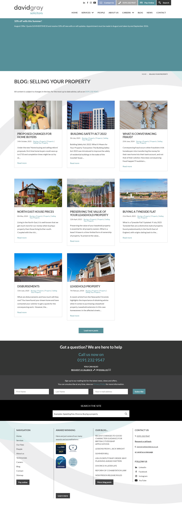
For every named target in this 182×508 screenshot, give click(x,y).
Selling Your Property (40, 143)
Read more (21, 163)
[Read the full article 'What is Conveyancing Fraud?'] (143, 115)
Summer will (102, 453)
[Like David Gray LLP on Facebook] (88, 3)
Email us (103, 370)
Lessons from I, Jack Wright (110, 448)
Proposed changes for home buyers (34, 135)
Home (75, 12)
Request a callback (82, 370)
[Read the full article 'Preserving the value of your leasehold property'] (91, 193)
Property (50, 141)
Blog (140, 12)
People (101, 12)
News (150, 12)
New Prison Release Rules (108, 475)
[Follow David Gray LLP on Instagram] (91, 3)
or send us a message (144, 452)
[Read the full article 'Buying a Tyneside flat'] (143, 193)
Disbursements (28, 286)
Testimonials (21, 458)
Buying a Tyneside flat (139, 211)
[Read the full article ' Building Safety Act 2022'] (91, 115)
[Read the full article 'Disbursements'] (38, 267)
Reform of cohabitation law (110, 470)
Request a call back (143, 441)
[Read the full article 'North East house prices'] (38, 193)
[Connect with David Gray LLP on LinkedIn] (85, 3)
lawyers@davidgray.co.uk (147, 446)
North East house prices (35, 211)
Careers (126, 12)
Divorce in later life (106, 465)
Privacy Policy (99, 384)
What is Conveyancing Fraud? (139, 135)
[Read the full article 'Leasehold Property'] (91, 267)
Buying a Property (39, 141)
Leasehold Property (85, 286)
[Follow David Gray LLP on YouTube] (95, 3)
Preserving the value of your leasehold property (89, 213)
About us (113, 12)
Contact (161, 12)
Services (86, 12)
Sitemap (19, 475)
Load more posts (91, 330)
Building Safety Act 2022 (88, 133)
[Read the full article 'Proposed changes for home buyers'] (38, 115)
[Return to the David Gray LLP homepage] (28, 10)
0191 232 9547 (91, 91)
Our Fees (20, 444)
